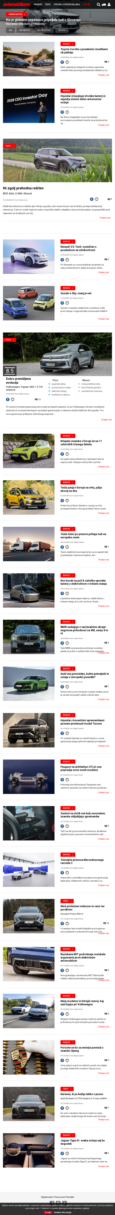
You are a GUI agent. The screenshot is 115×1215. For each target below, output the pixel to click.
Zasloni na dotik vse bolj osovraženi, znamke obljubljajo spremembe (83, 815)
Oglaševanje (47, 1197)
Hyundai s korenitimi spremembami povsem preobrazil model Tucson (82, 722)
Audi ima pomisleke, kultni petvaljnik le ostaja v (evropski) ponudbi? (84, 675)
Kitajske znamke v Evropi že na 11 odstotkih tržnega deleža (81, 442)
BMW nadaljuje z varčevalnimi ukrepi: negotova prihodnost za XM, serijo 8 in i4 (84, 630)
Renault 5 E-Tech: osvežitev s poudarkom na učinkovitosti (78, 248)
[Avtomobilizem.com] (16, 4)
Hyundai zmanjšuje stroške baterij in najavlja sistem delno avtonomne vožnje (83, 99)
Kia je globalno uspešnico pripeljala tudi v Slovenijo (43, 20)
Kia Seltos (24, 30)
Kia (10, 30)
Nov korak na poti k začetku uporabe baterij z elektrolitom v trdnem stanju (83, 582)
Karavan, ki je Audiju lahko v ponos (81, 1094)
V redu (48, 1212)
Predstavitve (15, 14)
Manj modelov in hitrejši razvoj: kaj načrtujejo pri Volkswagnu (82, 1002)
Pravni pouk (59, 1197)
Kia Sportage (44, 30)
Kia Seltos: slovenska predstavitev (25, 23)
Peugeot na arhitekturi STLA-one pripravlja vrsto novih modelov (81, 768)
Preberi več (103, 75)
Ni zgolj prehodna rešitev (23, 188)
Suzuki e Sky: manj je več (75, 293)
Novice (66, 44)
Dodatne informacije (62, 1212)
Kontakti (70, 1197)
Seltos (61, 30)
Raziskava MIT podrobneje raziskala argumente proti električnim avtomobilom (82, 957)
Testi (8, 146)
